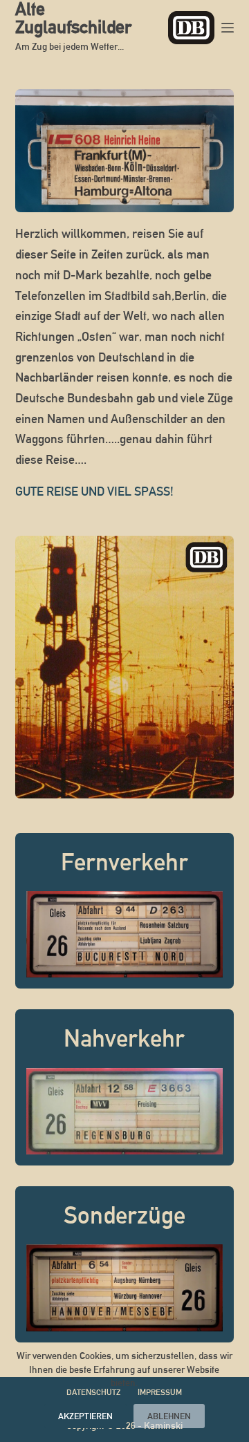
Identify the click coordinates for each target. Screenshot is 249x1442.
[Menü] (227, 27)
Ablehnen (169, 1416)
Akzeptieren (85, 1416)
